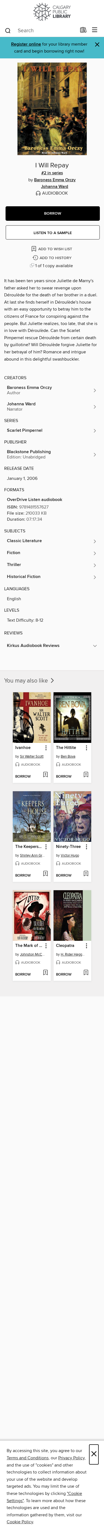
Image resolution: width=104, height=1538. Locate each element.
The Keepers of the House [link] (29, 846)
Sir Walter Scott (32, 756)
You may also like (26, 680)
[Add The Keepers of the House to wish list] (45, 874)
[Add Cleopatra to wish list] (85, 973)
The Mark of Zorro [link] (29, 945)
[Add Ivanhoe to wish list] (45, 775)
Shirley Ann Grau (32, 855)
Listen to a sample (53, 232)
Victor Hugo (70, 855)
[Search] (8, 30)
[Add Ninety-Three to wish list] (85, 874)
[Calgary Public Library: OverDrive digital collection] (52, 12)
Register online (26, 44)
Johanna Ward (54, 186)
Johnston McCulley (32, 954)
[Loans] (83, 31)
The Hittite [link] (66, 747)
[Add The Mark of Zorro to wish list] (45, 973)
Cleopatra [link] (65, 945)
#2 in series (52, 173)
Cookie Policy (20, 1522)
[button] (53, 213)
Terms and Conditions (28, 1458)
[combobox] (40, 30)
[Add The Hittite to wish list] (85, 775)
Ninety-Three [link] (68, 846)
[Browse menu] (95, 30)
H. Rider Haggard (73, 954)
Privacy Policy (71, 1458)
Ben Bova (68, 756)
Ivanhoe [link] (23, 747)
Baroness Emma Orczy (55, 180)
